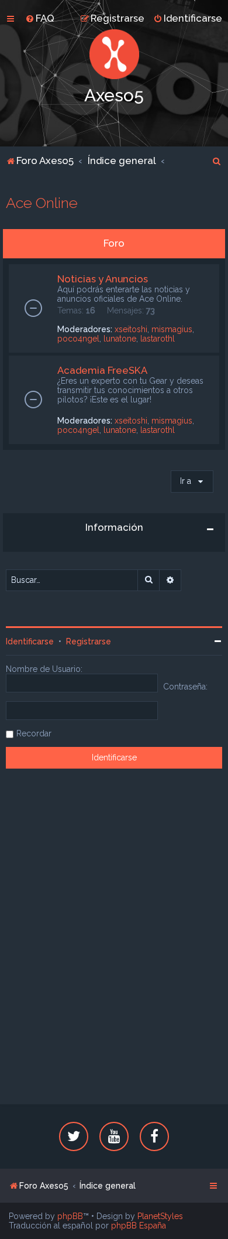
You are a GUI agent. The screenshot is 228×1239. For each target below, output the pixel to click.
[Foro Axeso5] (114, 54)
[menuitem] (39, 18)
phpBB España (138, 1225)
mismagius (171, 329)
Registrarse (88, 641)
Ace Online (42, 202)
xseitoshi (131, 329)
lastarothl (157, 338)
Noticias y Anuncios (102, 279)
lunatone (119, 338)
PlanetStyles (160, 1216)
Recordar (33, 733)
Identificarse (30, 641)
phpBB (70, 1216)
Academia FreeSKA (102, 370)
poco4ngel (78, 338)
